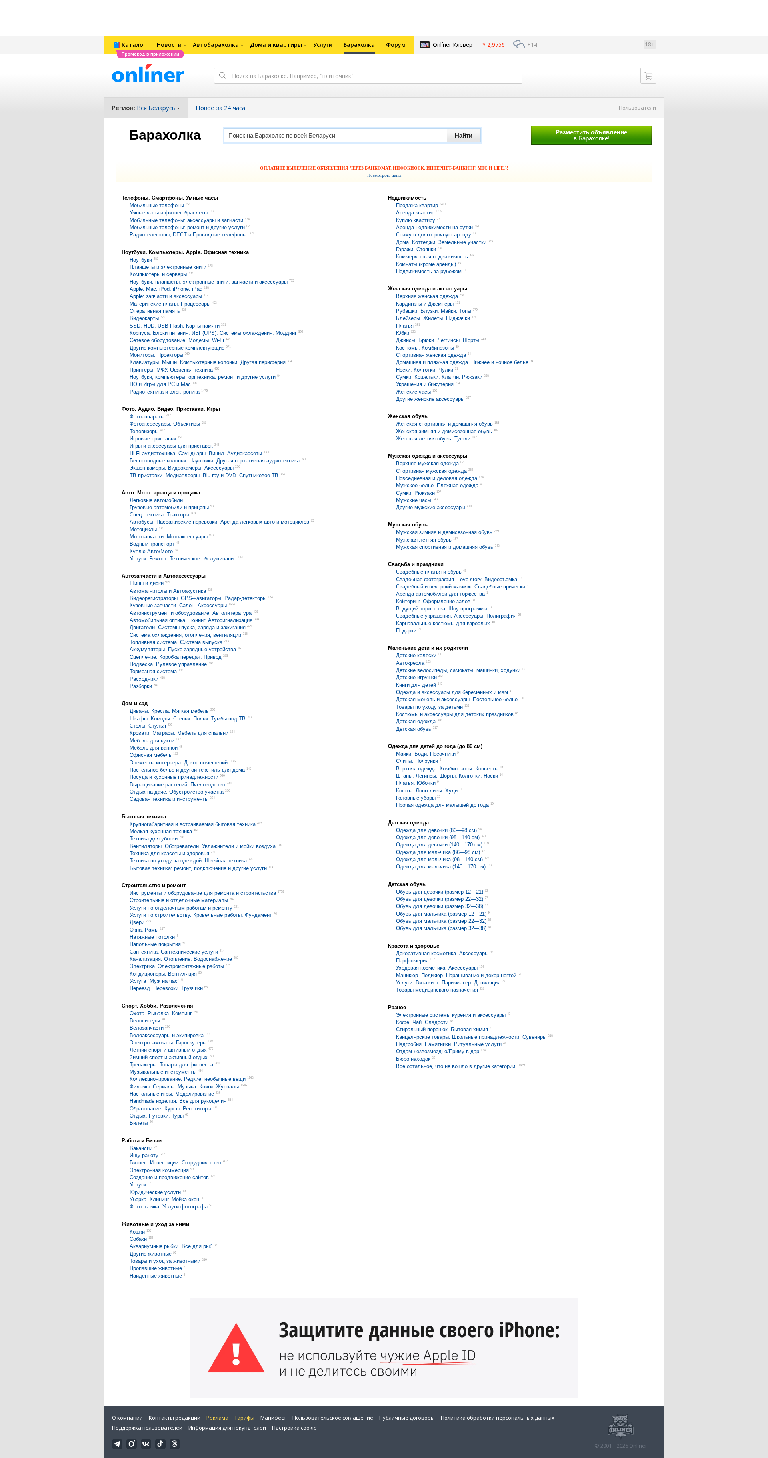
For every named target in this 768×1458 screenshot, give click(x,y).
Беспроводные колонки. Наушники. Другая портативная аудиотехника (215, 461)
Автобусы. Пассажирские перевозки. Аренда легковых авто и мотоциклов (220, 522)
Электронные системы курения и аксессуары (451, 1015)
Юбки (403, 333)
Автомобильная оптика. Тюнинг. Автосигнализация (192, 620)
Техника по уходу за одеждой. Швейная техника (188, 861)
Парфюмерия (412, 961)
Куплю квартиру (415, 220)
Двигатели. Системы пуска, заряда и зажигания (188, 628)
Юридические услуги (156, 1192)
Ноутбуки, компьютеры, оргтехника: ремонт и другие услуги (203, 377)
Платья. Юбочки (416, 783)
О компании (127, 1417)
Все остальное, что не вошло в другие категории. (457, 1066)
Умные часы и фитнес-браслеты (169, 213)
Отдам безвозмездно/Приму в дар (437, 1052)
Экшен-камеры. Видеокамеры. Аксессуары (182, 468)
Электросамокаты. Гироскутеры (169, 1043)
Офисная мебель (151, 755)
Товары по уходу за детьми (430, 707)
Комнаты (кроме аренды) (426, 264)
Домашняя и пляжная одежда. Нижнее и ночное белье (462, 363)
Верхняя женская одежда (427, 297)
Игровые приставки (153, 439)
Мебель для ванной (154, 748)
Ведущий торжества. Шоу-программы (442, 609)
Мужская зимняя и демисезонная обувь (444, 533)
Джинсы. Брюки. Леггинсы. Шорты (438, 341)
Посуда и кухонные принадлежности (174, 777)
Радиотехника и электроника (165, 392)
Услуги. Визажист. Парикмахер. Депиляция (448, 983)
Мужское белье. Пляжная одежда (437, 486)
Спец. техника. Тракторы (159, 515)
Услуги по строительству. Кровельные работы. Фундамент (202, 915)
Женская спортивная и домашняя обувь (444, 424)
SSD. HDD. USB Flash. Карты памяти (175, 326)
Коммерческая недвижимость (432, 257)
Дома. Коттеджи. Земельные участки (441, 242)
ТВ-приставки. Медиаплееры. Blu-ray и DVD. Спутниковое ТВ (204, 475)
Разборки (142, 686)
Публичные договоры (407, 1417)
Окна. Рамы (145, 930)
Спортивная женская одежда (431, 355)
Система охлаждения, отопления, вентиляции (185, 635)
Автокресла (411, 663)
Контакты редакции (174, 1417)
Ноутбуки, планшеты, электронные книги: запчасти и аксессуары (209, 282)
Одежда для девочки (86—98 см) (436, 830)
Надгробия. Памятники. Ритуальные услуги (449, 1044)
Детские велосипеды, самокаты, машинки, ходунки (458, 670)
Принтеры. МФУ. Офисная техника (171, 370)
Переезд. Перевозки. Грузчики (166, 989)
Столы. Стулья (148, 726)
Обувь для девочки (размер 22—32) (439, 899)
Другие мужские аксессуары (430, 507)
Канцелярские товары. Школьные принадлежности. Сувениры (471, 1037)
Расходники (145, 679)
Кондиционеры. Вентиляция (164, 974)
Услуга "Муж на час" (155, 981)
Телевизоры (144, 431)
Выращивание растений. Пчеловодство (177, 785)
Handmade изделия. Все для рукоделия (179, 1101)
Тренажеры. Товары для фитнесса (171, 1065)
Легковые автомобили (156, 500)
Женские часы (414, 392)
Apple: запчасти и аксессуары (167, 297)
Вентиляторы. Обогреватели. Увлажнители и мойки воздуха (203, 846)
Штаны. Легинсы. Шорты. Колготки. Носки (448, 776)
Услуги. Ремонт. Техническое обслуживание (183, 559)
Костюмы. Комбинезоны (426, 348)
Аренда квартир (415, 213)
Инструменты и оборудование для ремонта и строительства (204, 893)
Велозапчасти (147, 1028)
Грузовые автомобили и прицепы (169, 507)
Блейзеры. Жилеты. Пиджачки (434, 319)
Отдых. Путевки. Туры (157, 1116)
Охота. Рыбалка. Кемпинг (161, 1013)
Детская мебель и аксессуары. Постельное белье (457, 700)
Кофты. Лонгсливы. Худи (427, 791)
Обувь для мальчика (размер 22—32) (441, 921)
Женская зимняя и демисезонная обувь (444, 431)
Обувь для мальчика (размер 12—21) (441, 914)
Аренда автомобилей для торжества (440, 594)
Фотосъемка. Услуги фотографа (169, 1207)
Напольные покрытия (155, 945)
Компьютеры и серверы (158, 275)
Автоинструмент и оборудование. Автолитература (191, 613)
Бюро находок (414, 1059)
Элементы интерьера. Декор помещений (179, 763)
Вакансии (141, 1148)
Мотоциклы (143, 529)
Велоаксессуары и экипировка (167, 1035)
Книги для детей (417, 685)
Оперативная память (156, 311)
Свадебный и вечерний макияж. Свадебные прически (460, 587)
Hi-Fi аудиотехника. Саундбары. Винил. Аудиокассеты (196, 453)
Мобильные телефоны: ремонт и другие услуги (188, 227)
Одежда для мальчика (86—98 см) (438, 852)
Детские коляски (416, 656)
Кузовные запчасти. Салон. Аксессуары (179, 606)
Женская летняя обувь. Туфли (433, 439)
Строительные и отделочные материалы (179, 901)
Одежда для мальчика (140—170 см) (441, 867)
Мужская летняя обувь (424, 540)
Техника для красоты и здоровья (169, 853)
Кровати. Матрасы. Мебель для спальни (180, 733)
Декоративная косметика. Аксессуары (442, 953)
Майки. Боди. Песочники (426, 754)
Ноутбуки (141, 260)
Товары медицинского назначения (437, 990)
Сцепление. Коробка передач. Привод (176, 657)
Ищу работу (144, 1155)
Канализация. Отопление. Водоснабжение (181, 959)
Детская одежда (416, 722)
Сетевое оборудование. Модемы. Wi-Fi (177, 341)
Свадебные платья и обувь (429, 572)
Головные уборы (416, 798)
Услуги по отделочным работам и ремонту (181, 908)
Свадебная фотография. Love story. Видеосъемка (456, 579)
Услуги (138, 1185)
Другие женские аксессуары (430, 399)
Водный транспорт (152, 544)
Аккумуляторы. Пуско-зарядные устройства (184, 650)
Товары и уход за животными (165, 1261)
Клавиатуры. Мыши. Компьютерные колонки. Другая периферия (208, 363)
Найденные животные (157, 1276)
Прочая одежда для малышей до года (443, 805)
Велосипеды (145, 1021)
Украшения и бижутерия (425, 385)
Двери (137, 923)
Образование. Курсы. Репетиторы (170, 1109)
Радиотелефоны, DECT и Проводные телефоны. (189, 235)
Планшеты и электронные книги (168, 267)
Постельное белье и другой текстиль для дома (187, 770)
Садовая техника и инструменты (169, 799)
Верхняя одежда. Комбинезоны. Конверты (448, 769)
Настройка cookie (294, 1427)
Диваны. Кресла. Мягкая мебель (170, 711)
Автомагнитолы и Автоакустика (168, 591)
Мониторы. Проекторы (156, 355)
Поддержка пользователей (147, 1427)
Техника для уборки (154, 839)
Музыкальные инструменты (163, 1072)
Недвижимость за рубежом (429, 271)
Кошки (137, 1232)
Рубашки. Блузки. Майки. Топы (434, 311)
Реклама (217, 1417)
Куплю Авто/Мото (152, 551)
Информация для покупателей (227, 1427)
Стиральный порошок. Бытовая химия (442, 1030)
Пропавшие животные (157, 1269)
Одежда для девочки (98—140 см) (438, 837)
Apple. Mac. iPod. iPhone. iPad (166, 289)
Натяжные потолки (152, 937)
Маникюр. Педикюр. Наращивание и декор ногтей (456, 975)
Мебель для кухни (153, 741)
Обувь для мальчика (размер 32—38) (441, 929)
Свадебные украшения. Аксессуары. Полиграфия (457, 616)
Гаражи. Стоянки (416, 249)
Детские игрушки (416, 678)
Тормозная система (153, 672)
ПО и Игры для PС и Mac (160, 385)
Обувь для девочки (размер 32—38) (439, 907)
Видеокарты (144, 319)
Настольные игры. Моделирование (172, 1094)
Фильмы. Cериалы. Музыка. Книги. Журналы (184, 1087)
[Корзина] (648, 76)
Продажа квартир (417, 205)
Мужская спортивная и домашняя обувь (444, 547)
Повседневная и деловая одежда (436, 478)
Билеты (140, 1123)
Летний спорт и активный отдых (168, 1050)
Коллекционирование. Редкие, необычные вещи (188, 1079)
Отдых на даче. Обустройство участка (177, 792)
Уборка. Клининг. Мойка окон (165, 1199)
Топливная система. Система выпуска (176, 642)
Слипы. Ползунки (418, 761)
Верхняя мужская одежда (427, 464)
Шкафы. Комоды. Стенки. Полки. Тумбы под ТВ (188, 719)
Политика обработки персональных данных (497, 1417)
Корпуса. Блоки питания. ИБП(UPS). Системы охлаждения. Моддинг (213, 333)
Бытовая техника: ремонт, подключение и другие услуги (199, 868)
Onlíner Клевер (452, 44)
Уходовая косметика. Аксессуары (437, 968)
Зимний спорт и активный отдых (169, 1057)
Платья (405, 326)
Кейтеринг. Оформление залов (433, 601)
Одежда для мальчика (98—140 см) (439, 859)
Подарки (406, 631)
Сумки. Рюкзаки (415, 493)
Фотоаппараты (147, 417)
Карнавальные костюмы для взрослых (444, 623)
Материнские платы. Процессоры (170, 304)
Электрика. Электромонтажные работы (177, 967)
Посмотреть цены (384, 175)
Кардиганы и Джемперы (425, 304)
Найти (463, 135)
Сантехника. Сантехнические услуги (174, 952)
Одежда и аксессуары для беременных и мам (452, 692)
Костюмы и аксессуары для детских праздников (455, 714)
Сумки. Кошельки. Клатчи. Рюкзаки (439, 377)
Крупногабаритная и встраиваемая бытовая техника (193, 824)
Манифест (273, 1417)
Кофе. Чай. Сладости (422, 1022)
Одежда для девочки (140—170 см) (439, 845)
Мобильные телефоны (157, 205)
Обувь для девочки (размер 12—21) (439, 892)
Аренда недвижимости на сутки (435, 227)
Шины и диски (147, 584)
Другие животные (151, 1254)
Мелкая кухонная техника (161, 831)
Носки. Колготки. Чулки (425, 370)
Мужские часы (413, 500)
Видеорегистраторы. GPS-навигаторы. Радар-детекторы (199, 598)
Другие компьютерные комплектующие (177, 348)
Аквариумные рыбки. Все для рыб (171, 1247)
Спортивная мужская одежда (431, 471)
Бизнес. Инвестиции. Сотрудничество (175, 1163)
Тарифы (244, 1417)
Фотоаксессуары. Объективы (165, 424)
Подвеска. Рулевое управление (168, 664)
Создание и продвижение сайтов (169, 1177)
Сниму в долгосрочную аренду (434, 235)
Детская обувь (413, 729)
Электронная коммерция (159, 1170)
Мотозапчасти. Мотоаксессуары (169, 537)
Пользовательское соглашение (332, 1417)
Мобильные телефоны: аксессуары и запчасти (186, 220)
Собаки (138, 1239)
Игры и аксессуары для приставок (171, 446)
